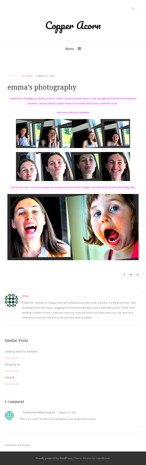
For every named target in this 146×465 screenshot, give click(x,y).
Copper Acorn (73, 25)
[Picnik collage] (73, 166)
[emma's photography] (73, 133)
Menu (69, 48)
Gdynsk (9, 377)
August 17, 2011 (67, 412)
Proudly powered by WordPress (54, 458)
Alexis (29, 75)
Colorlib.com (103, 458)
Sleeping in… (13, 364)
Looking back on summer (21, 351)
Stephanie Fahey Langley (39, 412)
